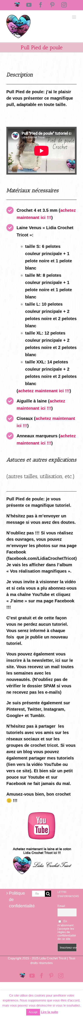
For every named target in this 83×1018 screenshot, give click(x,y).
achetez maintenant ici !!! (44, 390)
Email (61, 906)
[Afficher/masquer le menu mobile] (74, 17)
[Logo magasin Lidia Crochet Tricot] (41, 845)
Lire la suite (49, 1012)
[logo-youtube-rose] (41, 814)
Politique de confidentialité (16, 899)
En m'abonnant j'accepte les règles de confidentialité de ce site (66, 929)
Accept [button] (33, 1012)
